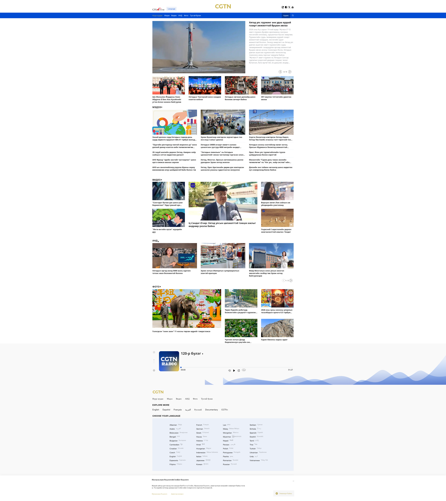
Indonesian (207, 452)
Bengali (175, 437)
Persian (229, 444)
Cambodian (176, 444)
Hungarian (203, 448)
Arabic (175, 429)
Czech (175, 452)
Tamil (254, 441)
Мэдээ (169, 398)
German (202, 429)
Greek (202, 433)
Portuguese (231, 452)
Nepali (228, 441)
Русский (198, 409)
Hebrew (202, 441)
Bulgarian (178, 441)
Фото (156, 286)
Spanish (256, 433)
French (202, 425)
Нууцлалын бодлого (159, 494)
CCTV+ (224, 409)
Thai (253, 444)
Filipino (176, 464)
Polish (228, 448)
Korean (202, 464)
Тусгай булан (207, 398)
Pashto (228, 456)
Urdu (254, 456)
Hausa (201, 437)
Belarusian (178, 433)
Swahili (256, 437)
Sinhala (255, 429)
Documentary (211, 409)
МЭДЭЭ (156, 107)
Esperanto (178, 460)
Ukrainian (258, 452)
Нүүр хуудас (157, 398)
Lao (226, 425)
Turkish (255, 448)
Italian (202, 456)
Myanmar (232, 437)
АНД (155, 240)
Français (178, 409)
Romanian (230, 460)
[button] (280, 71)
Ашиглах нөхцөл (177, 494)
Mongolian (230, 433)
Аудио (286, 15)
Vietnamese (259, 460)
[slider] (181, 367)
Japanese (203, 460)
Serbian (256, 425)
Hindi (200, 444)
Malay (231, 429)
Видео (156, 179)
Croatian (177, 448)
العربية (188, 409)
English (155, 409)
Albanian (176, 425)
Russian (230, 464)
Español (166, 409)
